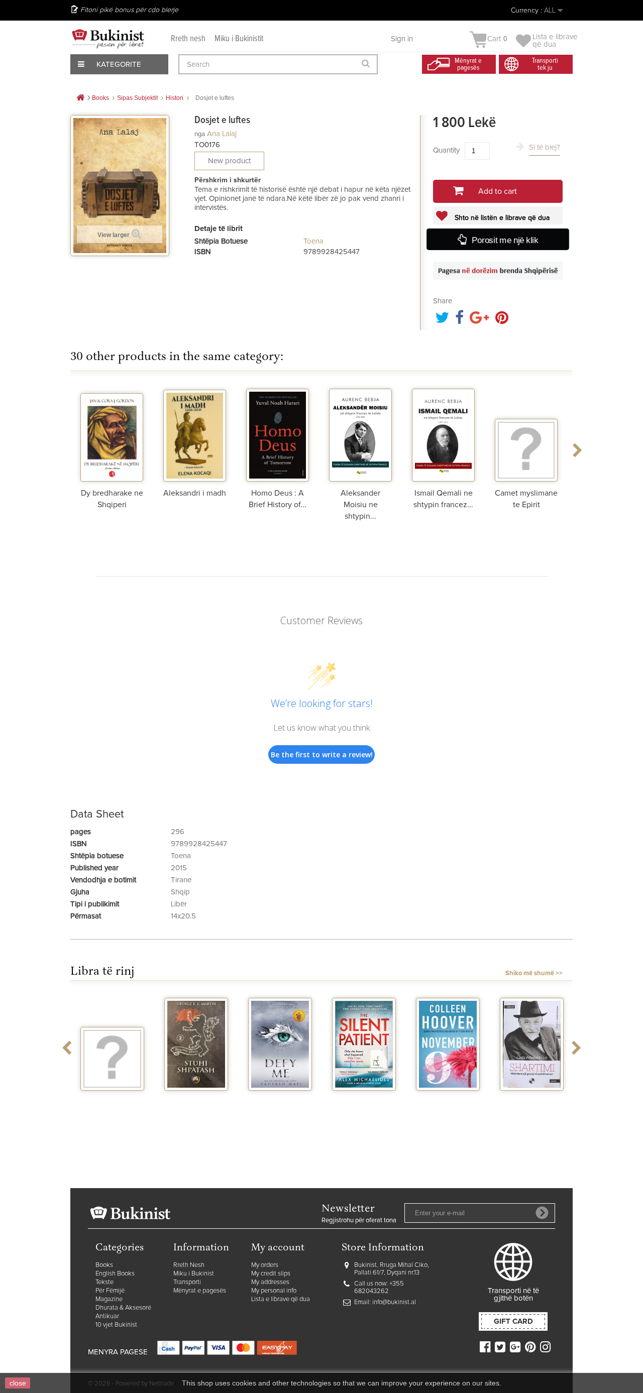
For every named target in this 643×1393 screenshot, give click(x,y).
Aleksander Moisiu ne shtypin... (360, 504)
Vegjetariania (112, 1100)
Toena (313, 241)
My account (277, 1248)
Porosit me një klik (505, 240)
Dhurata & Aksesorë (123, 1308)
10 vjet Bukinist (116, 1325)
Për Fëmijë (110, 1291)
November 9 (448, 1100)
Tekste (104, 1282)
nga (199, 134)
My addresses (270, 1282)
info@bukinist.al (394, 1302)
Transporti (187, 1282)
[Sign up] (542, 1212)
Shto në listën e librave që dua (501, 217)
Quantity (446, 150)
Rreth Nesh (188, 1265)
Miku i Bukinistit (239, 39)
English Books (115, 1273)
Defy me (280, 1100)
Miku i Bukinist (193, 1273)
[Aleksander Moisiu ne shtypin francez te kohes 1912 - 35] (360, 434)
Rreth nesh (188, 39)
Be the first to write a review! (322, 754)
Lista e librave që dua (280, 1299)
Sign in (402, 39)
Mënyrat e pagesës (199, 1291)
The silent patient (364, 1104)
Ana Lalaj (222, 134)
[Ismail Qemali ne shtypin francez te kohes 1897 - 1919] (443, 434)
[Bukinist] (108, 38)
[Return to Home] (80, 98)
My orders (264, 1265)
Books (104, 1265)
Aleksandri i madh (194, 493)
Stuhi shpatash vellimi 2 (196, 1104)
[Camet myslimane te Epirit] (526, 434)
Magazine (109, 1299)
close (18, 1383)
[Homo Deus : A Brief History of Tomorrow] (277, 434)
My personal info (273, 1291)
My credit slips (270, 1273)
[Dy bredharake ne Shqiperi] (111, 434)
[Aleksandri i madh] (194, 434)
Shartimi (531, 1100)
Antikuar (107, 1316)
